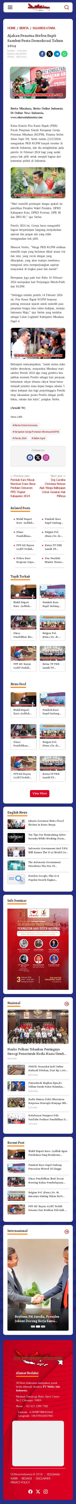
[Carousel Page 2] (38, 1326)
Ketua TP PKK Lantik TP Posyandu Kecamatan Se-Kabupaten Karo (54, 547)
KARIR (14, 1478)
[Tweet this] (49, 54)
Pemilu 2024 (20, 438)
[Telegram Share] (57, 54)
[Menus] (10, 7)
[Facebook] (30, 457)
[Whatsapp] (64, 54)
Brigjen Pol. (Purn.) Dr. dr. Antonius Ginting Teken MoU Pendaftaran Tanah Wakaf (53, 534)
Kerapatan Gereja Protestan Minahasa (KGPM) (37, 431)
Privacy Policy (20, 1482)
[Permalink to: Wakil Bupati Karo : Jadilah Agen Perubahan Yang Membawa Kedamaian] (24, 591)
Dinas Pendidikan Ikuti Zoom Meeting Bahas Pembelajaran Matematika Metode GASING (25, 534)
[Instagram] (46, 457)
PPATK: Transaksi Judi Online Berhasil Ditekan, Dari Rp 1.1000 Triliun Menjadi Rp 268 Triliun (47, 1068)
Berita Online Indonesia (26, 425)
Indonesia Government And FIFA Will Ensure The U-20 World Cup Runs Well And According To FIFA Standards (48, 850)
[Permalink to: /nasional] (66, 1003)
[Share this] (42, 54)
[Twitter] (38, 457)
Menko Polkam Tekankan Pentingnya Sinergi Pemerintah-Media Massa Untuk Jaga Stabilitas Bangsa (35, 1051)
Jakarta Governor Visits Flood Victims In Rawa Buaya (46, 822)
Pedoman (53, 1474)
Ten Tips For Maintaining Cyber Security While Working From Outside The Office (46, 836)
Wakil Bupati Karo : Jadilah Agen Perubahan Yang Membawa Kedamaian (25, 521)
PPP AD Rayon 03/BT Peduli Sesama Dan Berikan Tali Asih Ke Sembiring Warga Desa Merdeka (25, 547)
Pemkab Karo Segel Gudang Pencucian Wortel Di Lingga (53, 521)
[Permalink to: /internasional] (66, 1231)
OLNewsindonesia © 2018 (27, 1474)
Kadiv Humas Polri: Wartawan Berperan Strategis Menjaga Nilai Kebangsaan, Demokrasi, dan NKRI (48, 1101)
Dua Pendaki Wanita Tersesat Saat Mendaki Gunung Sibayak (54, 560)
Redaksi (27, 1478)
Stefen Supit (39, 438)
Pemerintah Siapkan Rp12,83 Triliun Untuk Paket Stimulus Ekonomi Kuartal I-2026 (45, 1085)
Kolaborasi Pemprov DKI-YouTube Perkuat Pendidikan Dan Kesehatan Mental (48, 1117)
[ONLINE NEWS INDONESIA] (38, 7)
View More (40, 793)
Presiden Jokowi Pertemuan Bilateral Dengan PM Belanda (36, 1319)
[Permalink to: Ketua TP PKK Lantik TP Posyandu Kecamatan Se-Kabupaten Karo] (53, 653)
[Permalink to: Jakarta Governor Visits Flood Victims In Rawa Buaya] (16, 824)
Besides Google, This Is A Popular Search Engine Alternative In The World (43, 878)
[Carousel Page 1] (33, 1326)
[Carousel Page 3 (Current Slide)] (43, 1326)
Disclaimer (43, 1478)
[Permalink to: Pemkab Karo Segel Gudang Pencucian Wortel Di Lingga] (53, 591)
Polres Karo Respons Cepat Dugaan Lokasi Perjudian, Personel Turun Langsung (25, 560)
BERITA (10, 53)
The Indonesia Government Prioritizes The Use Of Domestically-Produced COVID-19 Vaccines (47, 864)
